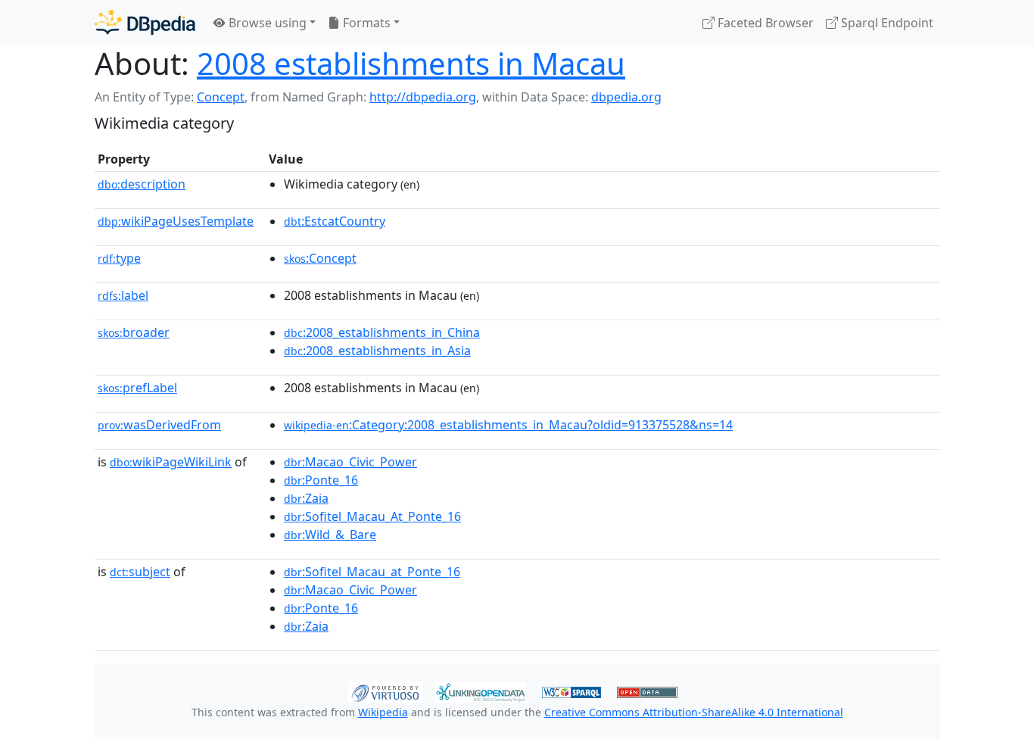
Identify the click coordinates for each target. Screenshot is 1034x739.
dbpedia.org (626, 97)
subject (140, 571)
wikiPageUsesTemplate (176, 221)
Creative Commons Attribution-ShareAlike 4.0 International (693, 712)
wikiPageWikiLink (171, 462)
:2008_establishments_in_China (382, 332)
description (141, 184)
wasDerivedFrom (159, 424)
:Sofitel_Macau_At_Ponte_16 (372, 516)
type (119, 258)
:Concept (320, 258)
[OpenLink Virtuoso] (385, 690)
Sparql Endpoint (885, 22)
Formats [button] (365, 22)
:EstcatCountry (334, 221)
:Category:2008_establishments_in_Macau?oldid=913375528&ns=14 (508, 424)
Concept (220, 97)
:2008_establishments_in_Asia (377, 350)
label (123, 295)
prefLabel (137, 387)
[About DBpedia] (145, 22)
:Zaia (306, 498)
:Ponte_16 (321, 480)
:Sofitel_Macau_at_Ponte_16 (372, 571)
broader (134, 332)
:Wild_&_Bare (330, 534)
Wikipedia (383, 712)
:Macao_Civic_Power (350, 462)
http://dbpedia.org (422, 97)
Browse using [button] (266, 22)
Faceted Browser (764, 22)
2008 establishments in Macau (411, 63)
